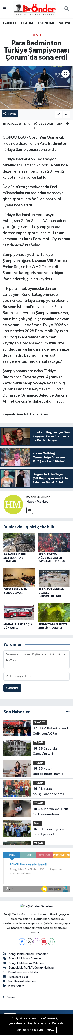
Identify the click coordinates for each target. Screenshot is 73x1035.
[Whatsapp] (51, 941)
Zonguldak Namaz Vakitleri (26, 963)
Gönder (12, 688)
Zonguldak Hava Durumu (24, 958)
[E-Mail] (29, 510)
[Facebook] (22, 941)
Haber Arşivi (16, 985)
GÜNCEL (9, 23)
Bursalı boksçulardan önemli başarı (48, 792)
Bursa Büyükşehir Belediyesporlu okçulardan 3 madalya (51, 832)
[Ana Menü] (4, 9)
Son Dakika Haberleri (22, 981)
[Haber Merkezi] (13, 504)
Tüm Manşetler (18, 976)
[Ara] (66, 9)
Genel (36, 35)
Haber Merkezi (37, 501)
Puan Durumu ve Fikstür (23, 972)
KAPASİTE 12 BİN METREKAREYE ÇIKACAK (14, 558)
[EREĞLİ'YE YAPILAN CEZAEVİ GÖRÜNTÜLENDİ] (54, 577)
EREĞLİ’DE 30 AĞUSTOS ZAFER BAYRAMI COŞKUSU (51, 558)
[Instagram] (36, 941)
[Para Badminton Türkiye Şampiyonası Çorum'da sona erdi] (36, 87)
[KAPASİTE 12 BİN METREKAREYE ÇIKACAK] (19, 542)
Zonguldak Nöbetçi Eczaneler (28, 954)
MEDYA (64, 23)
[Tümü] (68, 712)
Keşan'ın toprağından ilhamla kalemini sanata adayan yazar (50, 772)
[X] (29, 941)
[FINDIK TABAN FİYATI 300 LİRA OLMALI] (54, 612)
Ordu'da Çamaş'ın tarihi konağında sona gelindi (50, 751)
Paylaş (12, 113)
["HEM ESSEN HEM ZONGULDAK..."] (19, 577)
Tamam (50, 1030)
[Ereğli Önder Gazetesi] (34, 8)
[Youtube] (44, 941)
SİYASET (39, 722)
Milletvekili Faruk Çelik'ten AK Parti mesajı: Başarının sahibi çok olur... (51, 731)
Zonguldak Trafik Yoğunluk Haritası (31, 967)
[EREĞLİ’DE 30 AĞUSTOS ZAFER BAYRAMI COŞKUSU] (54, 542)
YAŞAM (38, 742)
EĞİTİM (27, 23)
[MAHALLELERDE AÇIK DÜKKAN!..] (19, 612)
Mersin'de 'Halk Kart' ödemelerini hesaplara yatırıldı (50, 812)
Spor (37, 823)
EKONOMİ (46, 23)
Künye (11, 997)
